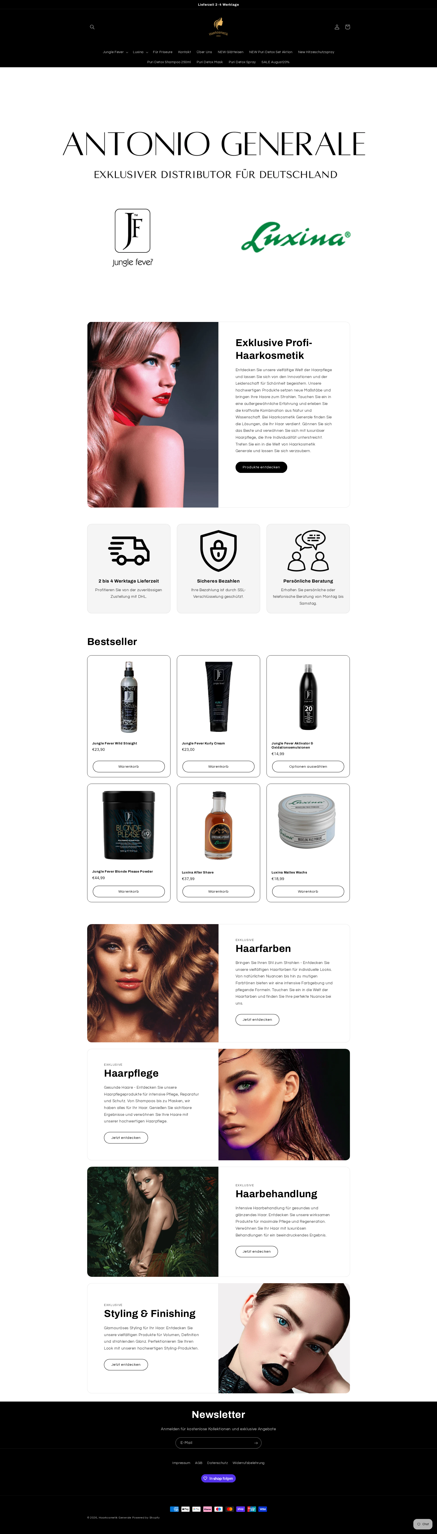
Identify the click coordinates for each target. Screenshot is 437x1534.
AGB (199, 1463)
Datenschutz (217, 1463)
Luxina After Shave (198, 872)
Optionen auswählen (308, 766)
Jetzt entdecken (257, 1019)
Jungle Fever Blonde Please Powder (122, 871)
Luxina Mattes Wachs (289, 872)
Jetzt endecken (257, 1251)
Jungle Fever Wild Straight (114, 743)
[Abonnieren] (256, 1442)
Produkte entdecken (261, 467)
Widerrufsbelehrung (249, 1463)
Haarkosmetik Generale (115, 1517)
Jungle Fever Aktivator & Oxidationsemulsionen (292, 745)
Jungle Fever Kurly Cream (203, 743)
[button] (92, 27)
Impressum (181, 1463)
